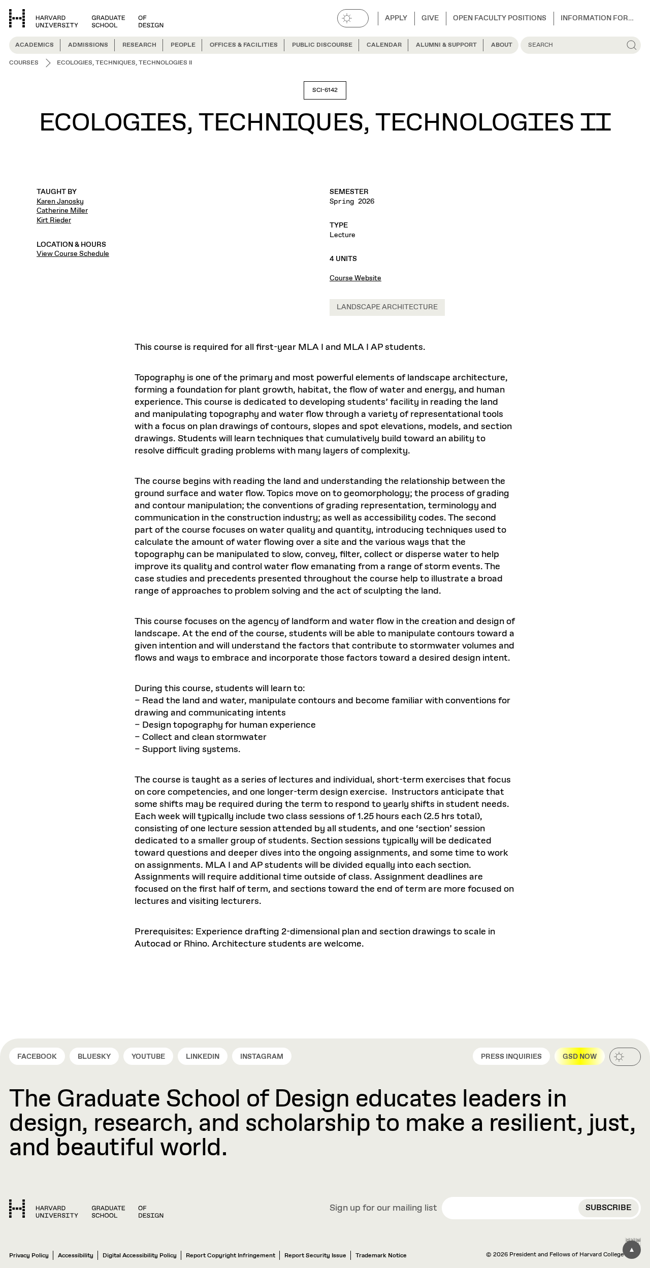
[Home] (86, 1208)
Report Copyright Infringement (230, 1256)
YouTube (148, 1056)
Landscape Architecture (387, 307)
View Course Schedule (73, 253)
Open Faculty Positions (499, 18)
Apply (396, 18)
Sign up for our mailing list (383, 1208)
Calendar (384, 45)
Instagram (261, 1056)
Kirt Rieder (54, 220)
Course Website (355, 278)
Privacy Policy (29, 1256)
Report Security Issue (315, 1256)
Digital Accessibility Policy (140, 1256)
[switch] (353, 18)
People (183, 45)
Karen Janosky (60, 201)
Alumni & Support (446, 45)
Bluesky (94, 1056)
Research (139, 45)
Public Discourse (322, 45)
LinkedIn (202, 1056)
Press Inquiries (511, 1056)
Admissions (88, 45)
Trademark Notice (381, 1256)
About (501, 45)
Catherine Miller (62, 210)
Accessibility (75, 1256)
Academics (34, 45)
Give (430, 18)
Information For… (597, 18)
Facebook (37, 1056)
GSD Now (580, 1056)
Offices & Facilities (244, 45)
